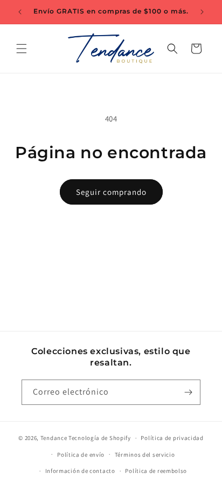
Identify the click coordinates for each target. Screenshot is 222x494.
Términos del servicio (145, 454)
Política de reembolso (156, 471)
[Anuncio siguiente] (202, 12)
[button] (21, 48)
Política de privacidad (172, 438)
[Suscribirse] (188, 392)
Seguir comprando (111, 192)
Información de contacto (80, 471)
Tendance (53, 438)
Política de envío (81, 454)
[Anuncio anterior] (20, 12)
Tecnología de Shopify (99, 438)
